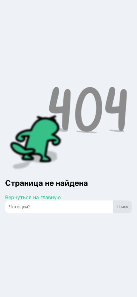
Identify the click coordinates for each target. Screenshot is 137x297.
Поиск (122, 206)
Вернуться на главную (33, 197)
